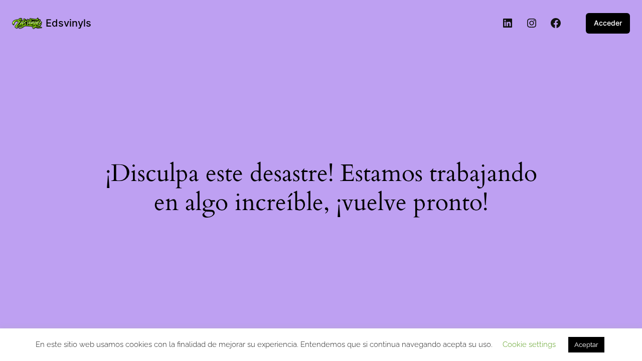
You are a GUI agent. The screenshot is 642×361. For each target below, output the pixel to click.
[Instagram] (532, 23)
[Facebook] (556, 23)
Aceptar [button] (586, 344)
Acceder (608, 23)
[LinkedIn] (508, 23)
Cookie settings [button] (529, 344)
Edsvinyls (68, 23)
